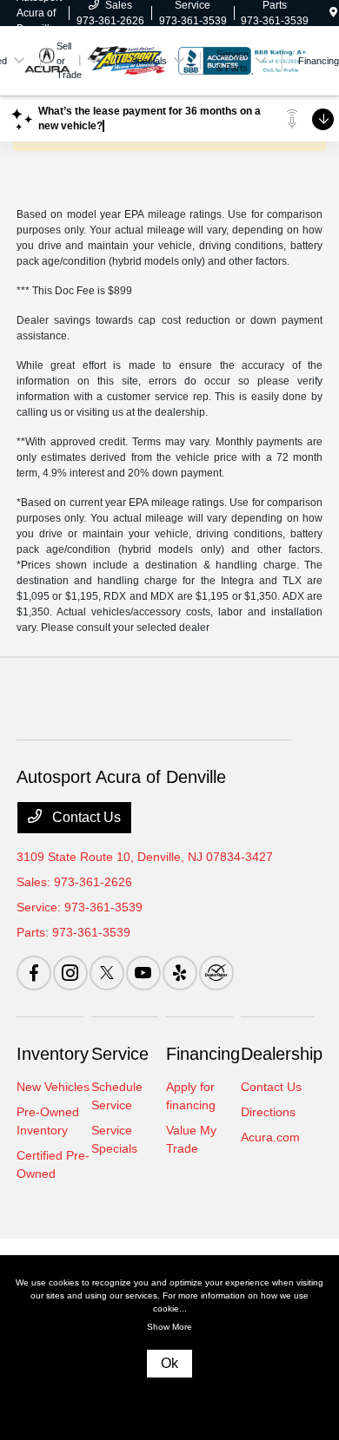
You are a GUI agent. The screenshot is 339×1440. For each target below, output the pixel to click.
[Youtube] (143, 973)
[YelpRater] (180, 973)
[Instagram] (70, 973)
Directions (268, 1112)
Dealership (281, 1053)
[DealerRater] (216, 973)
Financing (203, 1053)
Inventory (53, 1053)
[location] (333, 13)
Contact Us (85, 817)
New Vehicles (53, 1087)
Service (120, 1053)
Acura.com (270, 1137)
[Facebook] (34, 973)
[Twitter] (107, 973)
